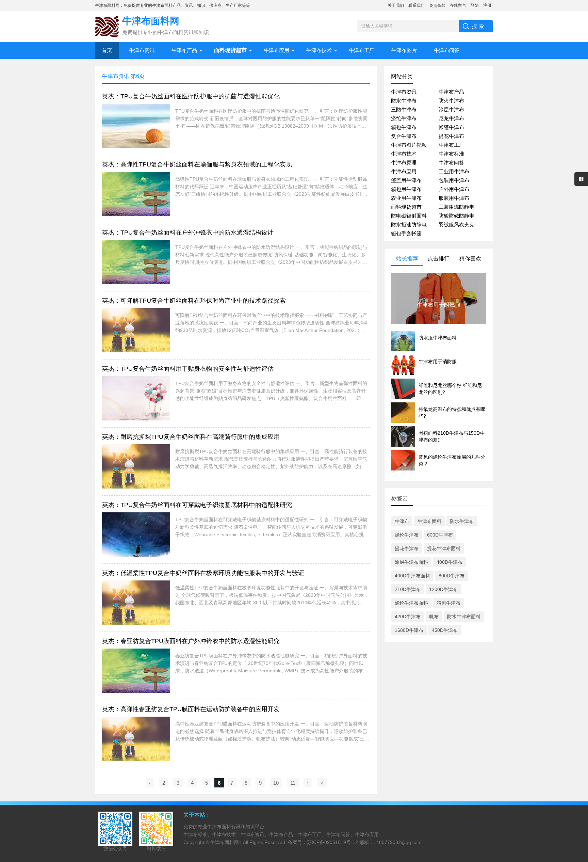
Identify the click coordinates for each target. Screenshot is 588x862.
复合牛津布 (403, 136)
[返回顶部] (581, 769)
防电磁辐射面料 (409, 216)
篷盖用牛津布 (406, 180)
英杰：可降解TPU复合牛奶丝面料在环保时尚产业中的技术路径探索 (194, 300)
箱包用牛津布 (406, 189)
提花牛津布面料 (443, 548)
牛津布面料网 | (226, 842)
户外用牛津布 (454, 189)
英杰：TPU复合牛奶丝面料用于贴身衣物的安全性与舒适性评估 (188, 368)
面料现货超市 (406, 207)
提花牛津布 (451, 136)
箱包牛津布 (403, 127)
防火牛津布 (451, 100)
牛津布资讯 (141, 50)
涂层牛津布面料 (411, 562)
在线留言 (458, 5)
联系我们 (416, 5)
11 (292, 783)
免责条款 (437, 5)
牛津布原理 (403, 162)
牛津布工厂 (361, 50)
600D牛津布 (440, 535)
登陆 (475, 5)
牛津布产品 (184, 50)
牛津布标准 (451, 154)
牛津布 (402, 521)
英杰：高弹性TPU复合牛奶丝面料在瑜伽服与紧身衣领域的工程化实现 (197, 164)
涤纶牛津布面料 (411, 603)
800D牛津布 (451, 575)
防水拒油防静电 (409, 224)
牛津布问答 (446, 50)
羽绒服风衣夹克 (456, 224)
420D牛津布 (408, 616)
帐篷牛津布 (451, 127)
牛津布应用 (276, 50)
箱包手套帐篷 (406, 233)
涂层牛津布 (451, 109)
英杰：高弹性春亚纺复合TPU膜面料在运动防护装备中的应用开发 (191, 709)
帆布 (434, 616)
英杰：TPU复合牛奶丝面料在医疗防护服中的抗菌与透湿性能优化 (191, 96)
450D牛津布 (445, 630)
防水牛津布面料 (463, 616)
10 (276, 783)
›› (322, 783)
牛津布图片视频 (409, 145)
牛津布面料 (429, 521)
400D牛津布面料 (412, 575)
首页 (107, 50)
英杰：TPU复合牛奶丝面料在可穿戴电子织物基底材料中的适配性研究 (197, 504)
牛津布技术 (319, 50)
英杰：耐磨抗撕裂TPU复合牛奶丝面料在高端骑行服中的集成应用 (191, 436)
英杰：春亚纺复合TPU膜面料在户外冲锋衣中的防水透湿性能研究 (191, 641)
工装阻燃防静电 (456, 207)
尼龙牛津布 (451, 118)
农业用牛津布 (406, 198)
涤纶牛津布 (403, 118)
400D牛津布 (449, 562)
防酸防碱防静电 (456, 216)
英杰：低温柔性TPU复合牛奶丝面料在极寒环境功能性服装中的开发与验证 (203, 573)
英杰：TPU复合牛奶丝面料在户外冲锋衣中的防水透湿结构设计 (188, 232)
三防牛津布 (403, 109)
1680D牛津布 (409, 630)
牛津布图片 (404, 50)
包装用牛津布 (454, 180)
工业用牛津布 (454, 171)
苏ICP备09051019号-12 (332, 842)
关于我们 (396, 5)
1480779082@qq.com (398, 842)
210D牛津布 (408, 589)
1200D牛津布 (443, 589)
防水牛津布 (403, 100)
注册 (487, 5)
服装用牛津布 (454, 198)
